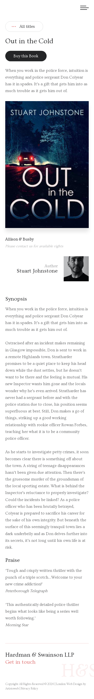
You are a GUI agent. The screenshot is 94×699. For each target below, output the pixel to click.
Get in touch (20, 662)
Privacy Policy (29, 688)
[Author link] (47, 268)
